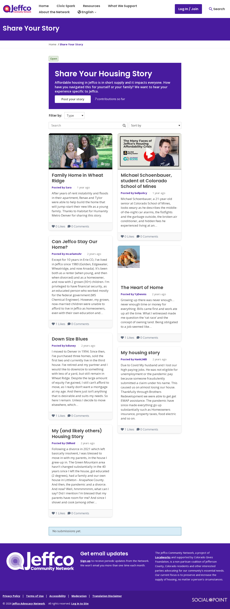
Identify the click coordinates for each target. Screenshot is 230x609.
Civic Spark (66, 6)
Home (44, 6)
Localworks (163, 557)
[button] (87, 12)
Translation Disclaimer (107, 596)
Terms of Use (35, 596)
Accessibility (57, 596)
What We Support (122, 6)
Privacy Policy (11, 596)
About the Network (54, 12)
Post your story (72, 99)
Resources (91, 6)
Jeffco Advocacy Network (28, 603)
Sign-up (85, 561)
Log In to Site (80, 603)
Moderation (79, 596)
